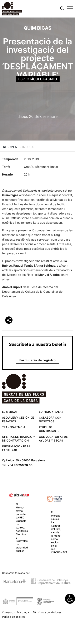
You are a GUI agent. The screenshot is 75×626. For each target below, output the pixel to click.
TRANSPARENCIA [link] (13, 427)
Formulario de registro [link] (37, 360)
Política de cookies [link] (13, 616)
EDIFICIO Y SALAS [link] (51, 411)
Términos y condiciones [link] (47, 612)
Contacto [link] (7, 612)
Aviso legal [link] (23, 612)
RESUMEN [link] (10, 147)
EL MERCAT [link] (10, 411)
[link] (70, 599)
